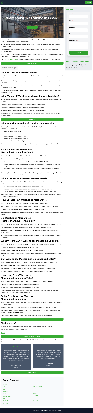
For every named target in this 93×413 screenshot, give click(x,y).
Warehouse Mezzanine (11, 59)
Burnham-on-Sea (7, 396)
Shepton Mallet (6, 400)
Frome (34, 388)
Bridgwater (5, 391)
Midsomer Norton (37, 386)
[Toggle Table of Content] (15, 68)
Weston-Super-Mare (38, 384)
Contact (89, 2)
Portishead (35, 398)
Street (4, 394)
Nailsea (35, 393)
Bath (34, 402)
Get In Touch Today (32, 63)
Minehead (5, 403)
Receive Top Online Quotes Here (32, 336)
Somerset (35, 400)
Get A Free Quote (32, 372)
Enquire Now (32, 119)
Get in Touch (32, 319)
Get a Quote (31, 27)
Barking (3, 332)
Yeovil (4, 389)
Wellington (5, 387)
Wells (4, 398)
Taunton (5, 384)
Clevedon (35, 391)
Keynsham (35, 395)
